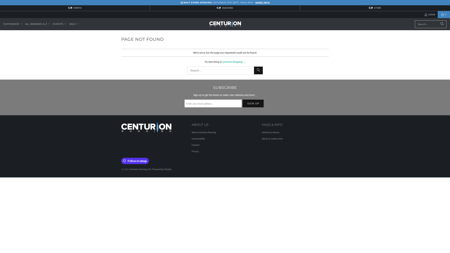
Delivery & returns (270, 132)
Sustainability (198, 138)
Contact (195, 145)
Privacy (195, 151)
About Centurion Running (204, 132)
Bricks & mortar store (272, 138)
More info (262, 2)
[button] (13, 24)
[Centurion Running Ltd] (225, 24)
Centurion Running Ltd (140, 169)
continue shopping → (234, 61)
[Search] (442, 24)
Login (431, 14)
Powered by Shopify (162, 169)
